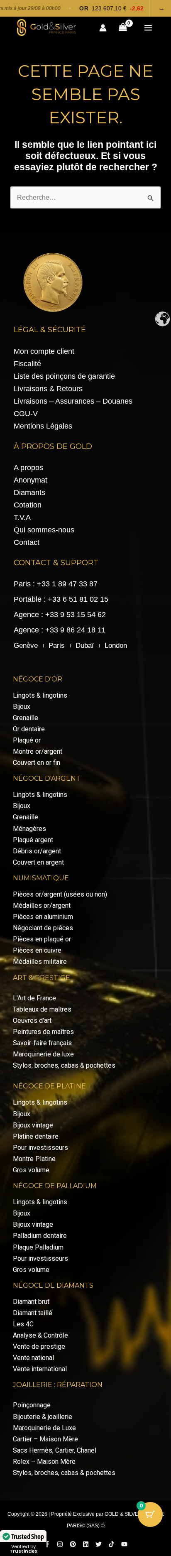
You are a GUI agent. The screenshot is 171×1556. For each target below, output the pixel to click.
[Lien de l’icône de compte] (103, 28)
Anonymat (30, 480)
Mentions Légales (43, 426)
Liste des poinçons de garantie (64, 376)
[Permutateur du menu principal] (148, 27)
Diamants (29, 492)
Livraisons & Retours (48, 389)
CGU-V (26, 413)
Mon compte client (44, 351)
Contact (26, 542)
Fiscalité (27, 364)
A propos (28, 467)
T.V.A (22, 517)
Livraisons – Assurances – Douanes (73, 401)
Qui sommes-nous (44, 530)
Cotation (28, 505)
